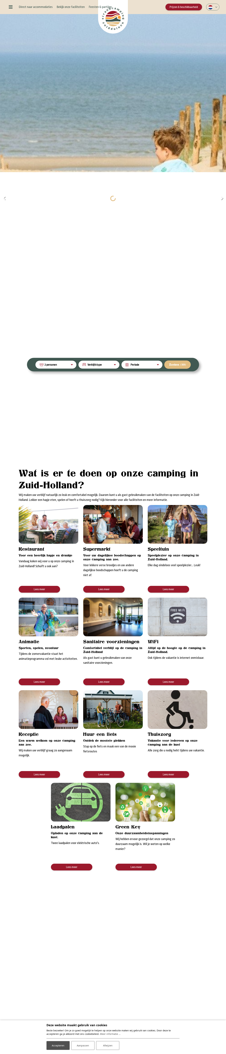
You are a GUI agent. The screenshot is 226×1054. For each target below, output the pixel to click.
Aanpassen (83, 1045)
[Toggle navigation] (11, 7)
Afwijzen (108, 1045)
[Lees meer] (48, 524)
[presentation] (4, 198)
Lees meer (39, 589)
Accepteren (58, 1045)
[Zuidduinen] (113, 17)
